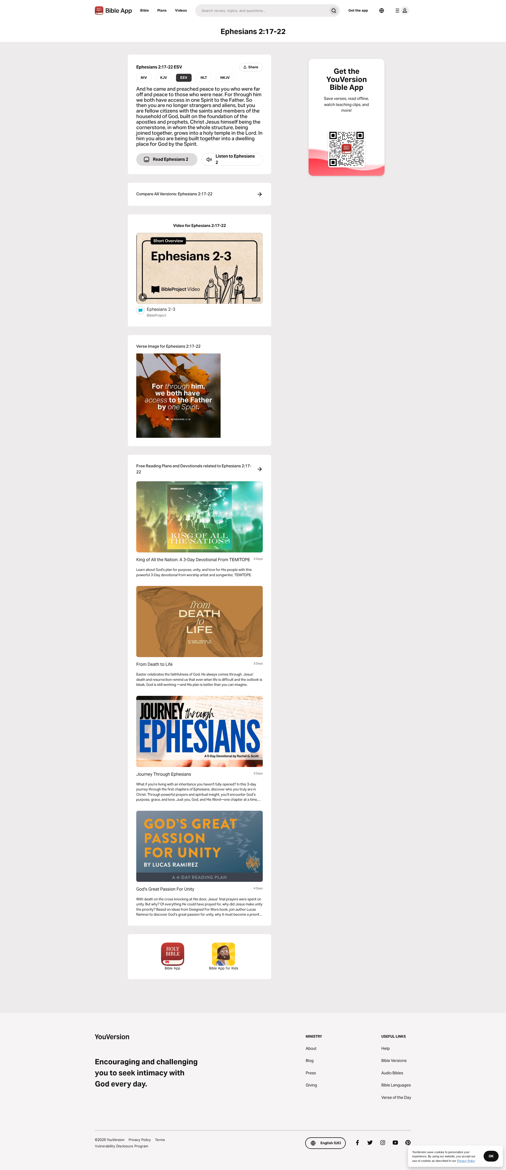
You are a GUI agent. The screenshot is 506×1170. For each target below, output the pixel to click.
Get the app (358, 10)
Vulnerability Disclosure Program (121, 1146)
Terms (160, 1140)
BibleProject (156, 315)
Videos (181, 10)
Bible (144, 10)
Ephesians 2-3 (166, 309)
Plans (162, 10)
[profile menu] (401, 10)
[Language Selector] (381, 10)
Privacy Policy (140, 1140)
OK (491, 1156)
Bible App (172, 968)
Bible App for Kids (223, 968)
